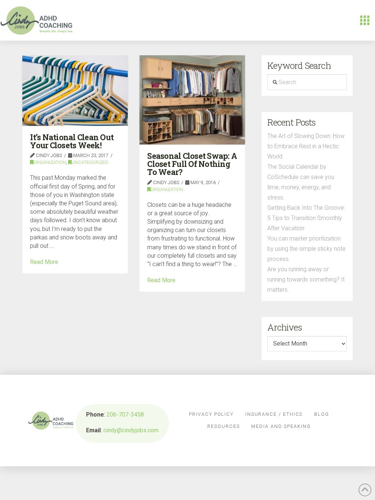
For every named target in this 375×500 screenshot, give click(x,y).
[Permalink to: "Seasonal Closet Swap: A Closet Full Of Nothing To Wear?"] (192, 100)
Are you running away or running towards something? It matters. (306, 279)
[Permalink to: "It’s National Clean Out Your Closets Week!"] (75, 90)
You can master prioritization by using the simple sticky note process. (306, 248)
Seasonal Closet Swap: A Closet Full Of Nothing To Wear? (192, 164)
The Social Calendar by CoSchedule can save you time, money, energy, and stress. (300, 182)
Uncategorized (89, 162)
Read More (44, 261)
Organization (49, 162)
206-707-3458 (125, 414)
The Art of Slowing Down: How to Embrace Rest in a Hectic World (306, 146)
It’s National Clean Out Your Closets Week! (72, 141)
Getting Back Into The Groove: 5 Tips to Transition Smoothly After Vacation (306, 218)
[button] (364, 20)
